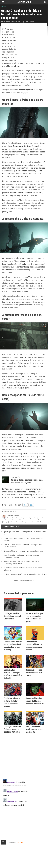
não (31, 505)
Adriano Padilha (13, 516)
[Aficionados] (24, 2)
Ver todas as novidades (23, 580)
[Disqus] (24, 806)
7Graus (20, 842)
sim (25, 505)
